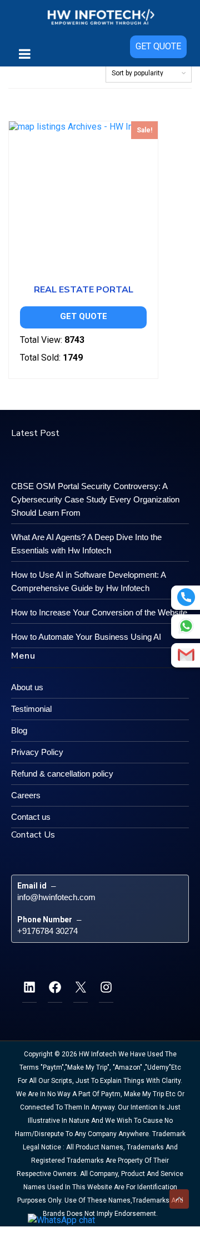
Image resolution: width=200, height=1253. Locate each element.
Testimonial (31, 708)
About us (27, 687)
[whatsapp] (186, 626)
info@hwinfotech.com (56, 897)
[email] (186, 655)
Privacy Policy (37, 752)
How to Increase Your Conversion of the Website (99, 612)
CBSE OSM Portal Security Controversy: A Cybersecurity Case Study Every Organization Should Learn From (95, 499)
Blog (19, 730)
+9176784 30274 (47, 931)
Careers (26, 795)
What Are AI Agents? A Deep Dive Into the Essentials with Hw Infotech (86, 543)
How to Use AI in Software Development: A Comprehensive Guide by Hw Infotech (88, 581)
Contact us (31, 816)
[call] (186, 597)
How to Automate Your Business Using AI (86, 636)
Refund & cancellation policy (62, 773)
